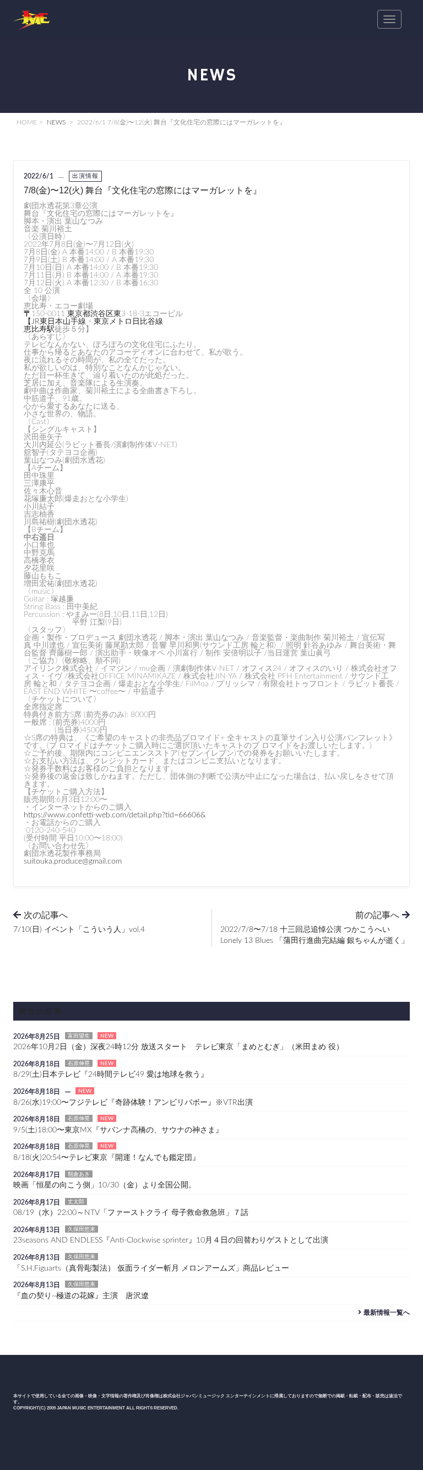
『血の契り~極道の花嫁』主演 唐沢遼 (81, 1296)
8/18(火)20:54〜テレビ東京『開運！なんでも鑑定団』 (106, 1158)
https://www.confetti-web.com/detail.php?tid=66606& (115, 815)
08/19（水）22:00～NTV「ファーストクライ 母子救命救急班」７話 (130, 1213)
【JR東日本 (43, 322)
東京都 (78, 314)
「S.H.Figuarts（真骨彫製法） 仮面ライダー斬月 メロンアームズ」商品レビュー (151, 1268)
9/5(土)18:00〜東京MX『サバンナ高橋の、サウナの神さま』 (118, 1130)
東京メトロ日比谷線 (128, 322)
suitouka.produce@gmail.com (73, 861)
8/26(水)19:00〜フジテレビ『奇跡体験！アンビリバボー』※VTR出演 (133, 1102)
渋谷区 (101, 314)
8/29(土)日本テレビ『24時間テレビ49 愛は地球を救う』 (110, 1074)
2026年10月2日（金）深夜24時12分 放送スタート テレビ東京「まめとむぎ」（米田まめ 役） (178, 1047)
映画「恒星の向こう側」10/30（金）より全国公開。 (104, 1185)
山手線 (74, 322)
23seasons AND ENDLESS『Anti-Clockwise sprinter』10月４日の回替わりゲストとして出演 (170, 1240)
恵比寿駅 (39, 329)
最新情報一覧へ (387, 1312)
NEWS (56, 122)
